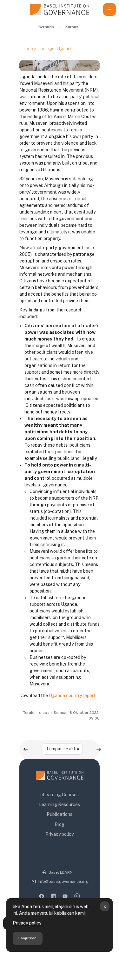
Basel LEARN (61, 872)
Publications (59, 814)
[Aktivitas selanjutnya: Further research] (98, 749)
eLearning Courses (59, 794)
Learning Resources (59, 804)
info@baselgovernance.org (63, 881)
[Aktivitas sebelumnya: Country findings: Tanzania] (25, 749)
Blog (59, 824)
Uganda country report (72, 695)
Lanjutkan (27, 938)
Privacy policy (27, 922)
